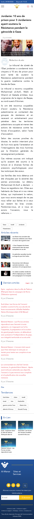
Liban (15, 397)
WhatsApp (15, 511)
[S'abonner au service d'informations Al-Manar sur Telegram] (8, 485)
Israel (4, 401)
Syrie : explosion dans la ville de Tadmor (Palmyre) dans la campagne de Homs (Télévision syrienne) (16, 292)
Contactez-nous (27, 511)
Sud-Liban (6, 397)
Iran (12, 401)
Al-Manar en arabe (11, 509)
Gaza (4, 224)
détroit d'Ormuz (8, 409)
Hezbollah (21, 401)
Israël (12, 224)
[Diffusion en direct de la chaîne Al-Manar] (18, 485)
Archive (21, 511)
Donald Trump (22, 409)
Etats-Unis (23, 405)
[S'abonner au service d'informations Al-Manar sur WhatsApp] (13, 485)
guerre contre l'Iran (9, 405)
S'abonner (26, 497)
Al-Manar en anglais (21, 509)
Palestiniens (6, 228)
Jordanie (21, 224)
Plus (2, 387)
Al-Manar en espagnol (6, 511)
